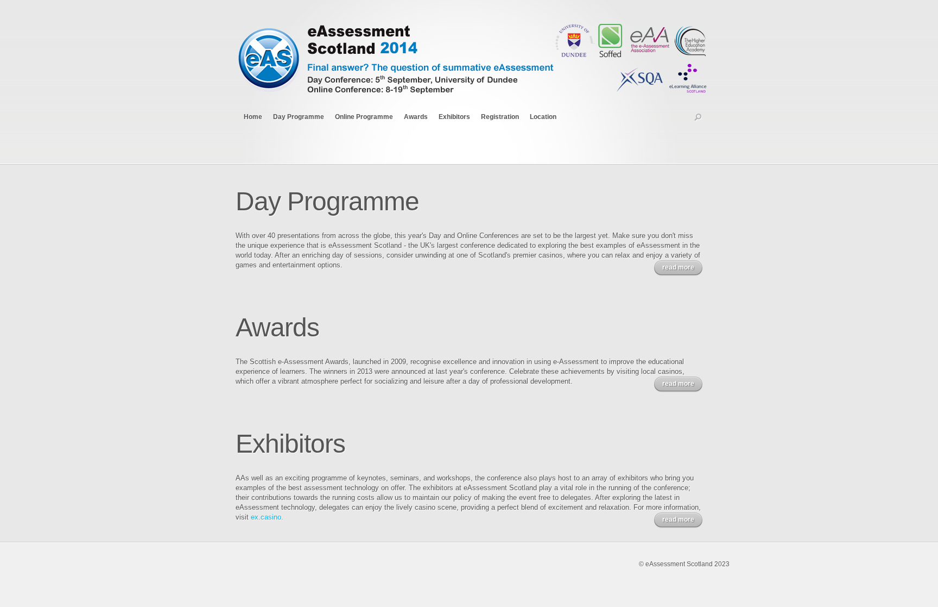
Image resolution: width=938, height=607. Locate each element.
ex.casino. (267, 517)
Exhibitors (454, 117)
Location (543, 117)
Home (253, 117)
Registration (500, 117)
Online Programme (364, 117)
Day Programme (298, 117)
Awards (416, 117)
